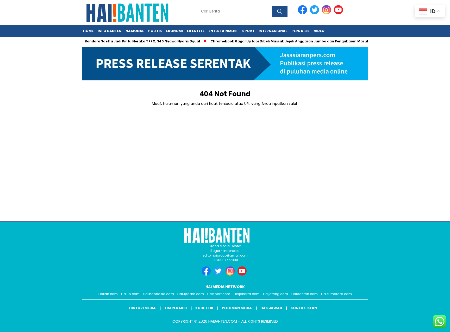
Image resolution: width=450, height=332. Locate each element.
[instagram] (327, 13)
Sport (248, 30)
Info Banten (109, 30)
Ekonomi (174, 30)
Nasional (135, 30)
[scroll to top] (432, 324)
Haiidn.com (108, 293)
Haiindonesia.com (158, 293)
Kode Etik (204, 307)
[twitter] (315, 13)
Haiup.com (130, 293)
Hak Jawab (271, 307)
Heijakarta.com (247, 293)
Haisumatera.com (336, 293)
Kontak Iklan (304, 307)
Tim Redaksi (175, 307)
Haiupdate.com (190, 293)
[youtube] (339, 13)
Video (319, 30)
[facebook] (303, 13)
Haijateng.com (275, 293)
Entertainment (223, 30)
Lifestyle (195, 30)
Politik (155, 30)
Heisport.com (218, 293)
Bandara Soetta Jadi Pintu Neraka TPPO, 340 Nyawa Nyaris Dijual (137, 41)
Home (88, 30)
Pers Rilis (300, 30)
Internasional (273, 30)
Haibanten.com (304, 293)
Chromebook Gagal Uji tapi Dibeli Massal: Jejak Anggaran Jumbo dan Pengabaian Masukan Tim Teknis (297, 41)
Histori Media (142, 307)
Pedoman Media (237, 307)
